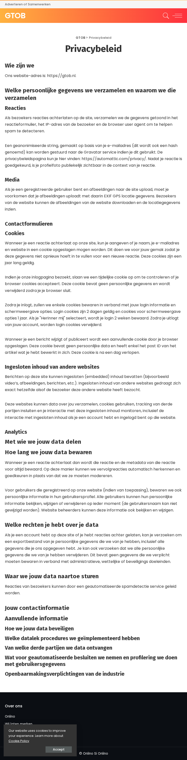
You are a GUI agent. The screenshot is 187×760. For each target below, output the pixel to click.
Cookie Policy (19, 741)
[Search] (165, 15)
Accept (59, 749)
